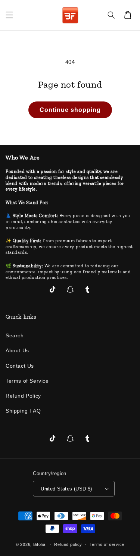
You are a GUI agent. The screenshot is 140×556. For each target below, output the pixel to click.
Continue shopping (70, 110)
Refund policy (68, 544)
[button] (9, 15)
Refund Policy (23, 396)
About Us (17, 350)
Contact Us (20, 366)
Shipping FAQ (23, 411)
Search (15, 335)
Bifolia (39, 544)
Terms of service (107, 544)
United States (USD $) (66, 489)
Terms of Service (27, 381)
